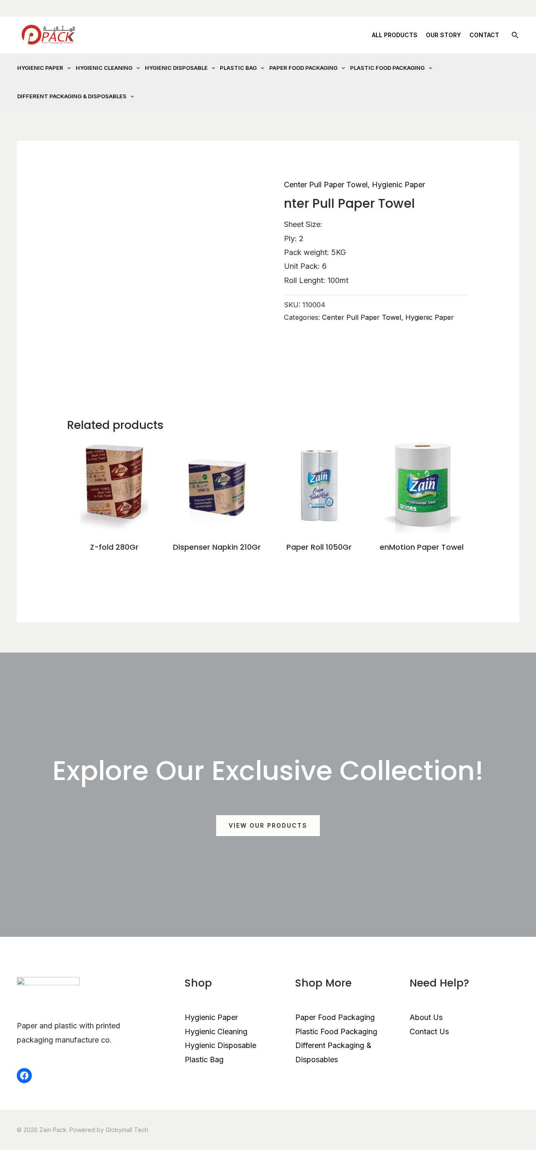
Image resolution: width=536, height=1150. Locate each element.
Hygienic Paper (40, 67)
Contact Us (429, 1031)
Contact (484, 34)
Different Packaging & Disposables (71, 96)
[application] (67, 67)
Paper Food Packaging (303, 67)
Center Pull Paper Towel (326, 184)
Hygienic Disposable (176, 67)
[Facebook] (24, 1075)
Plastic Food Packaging (387, 67)
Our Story (443, 34)
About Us (426, 1017)
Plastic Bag (238, 67)
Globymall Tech (127, 1129)
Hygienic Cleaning (104, 67)
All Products (394, 34)
